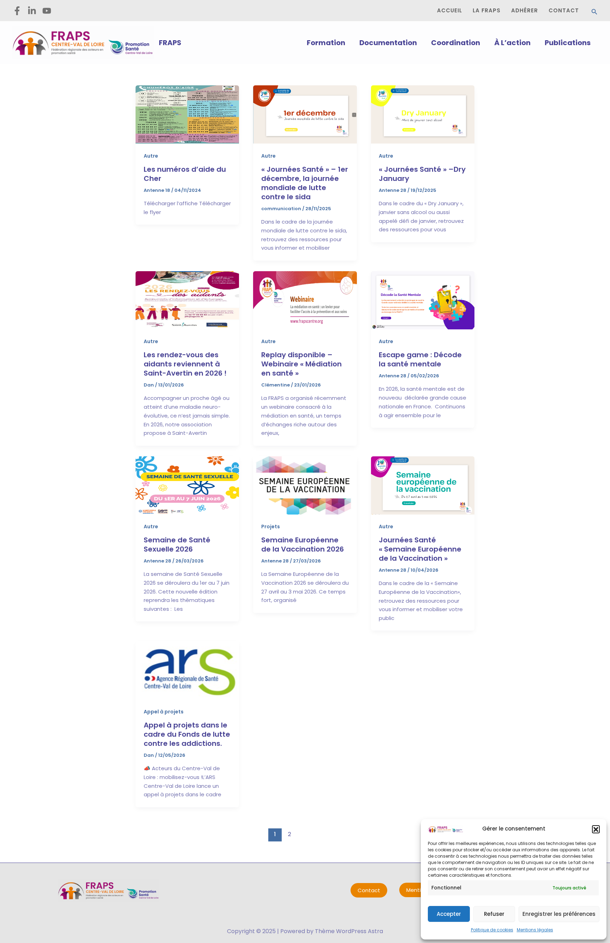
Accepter (449, 914)
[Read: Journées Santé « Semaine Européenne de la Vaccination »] (422, 484)
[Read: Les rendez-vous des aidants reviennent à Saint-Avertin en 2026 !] (187, 299)
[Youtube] (47, 11)
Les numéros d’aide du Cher (185, 173)
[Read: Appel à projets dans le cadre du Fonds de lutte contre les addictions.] (187, 670)
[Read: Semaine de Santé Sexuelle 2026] (187, 484)
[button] (595, 829)
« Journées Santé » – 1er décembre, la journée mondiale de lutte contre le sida (304, 183)
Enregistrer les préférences (559, 914)
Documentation (388, 43)
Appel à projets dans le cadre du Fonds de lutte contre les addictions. (187, 734)
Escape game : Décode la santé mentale (420, 359)
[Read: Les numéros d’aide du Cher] (187, 114)
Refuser (494, 914)
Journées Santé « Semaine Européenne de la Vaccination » (420, 549)
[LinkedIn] (32, 11)
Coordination (455, 43)
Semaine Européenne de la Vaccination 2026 (302, 544)
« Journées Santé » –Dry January (422, 173)
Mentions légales (535, 930)
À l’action (512, 43)
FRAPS (170, 43)
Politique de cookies (492, 930)
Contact (369, 890)
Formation (326, 43)
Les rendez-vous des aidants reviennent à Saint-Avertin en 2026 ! (185, 364)
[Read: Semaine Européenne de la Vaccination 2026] (305, 484)
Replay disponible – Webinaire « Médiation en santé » (301, 364)
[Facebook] (17, 11)
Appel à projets (164, 711)
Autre (151, 155)
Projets (270, 526)
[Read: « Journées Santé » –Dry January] (422, 114)
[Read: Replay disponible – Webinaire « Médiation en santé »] (305, 299)
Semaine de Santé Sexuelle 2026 (177, 544)
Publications (568, 43)
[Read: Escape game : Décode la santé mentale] (422, 299)
